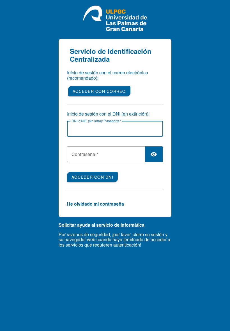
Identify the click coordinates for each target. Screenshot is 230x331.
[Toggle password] (154, 154)
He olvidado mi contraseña (95, 204)
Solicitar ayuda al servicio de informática (101, 225)
